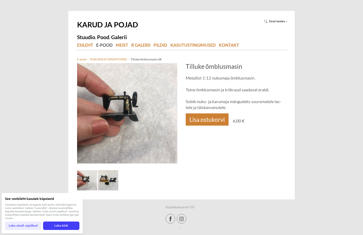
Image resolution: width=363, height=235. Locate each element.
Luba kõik (61, 225)
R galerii (140, 45)
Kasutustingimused (193, 45)
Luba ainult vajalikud (23, 225)
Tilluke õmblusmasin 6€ (146, 59)
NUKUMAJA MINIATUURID (108, 59)
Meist (122, 45)
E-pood (104, 45)
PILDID (160, 45)
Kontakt (229, 45)
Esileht (85, 45)
